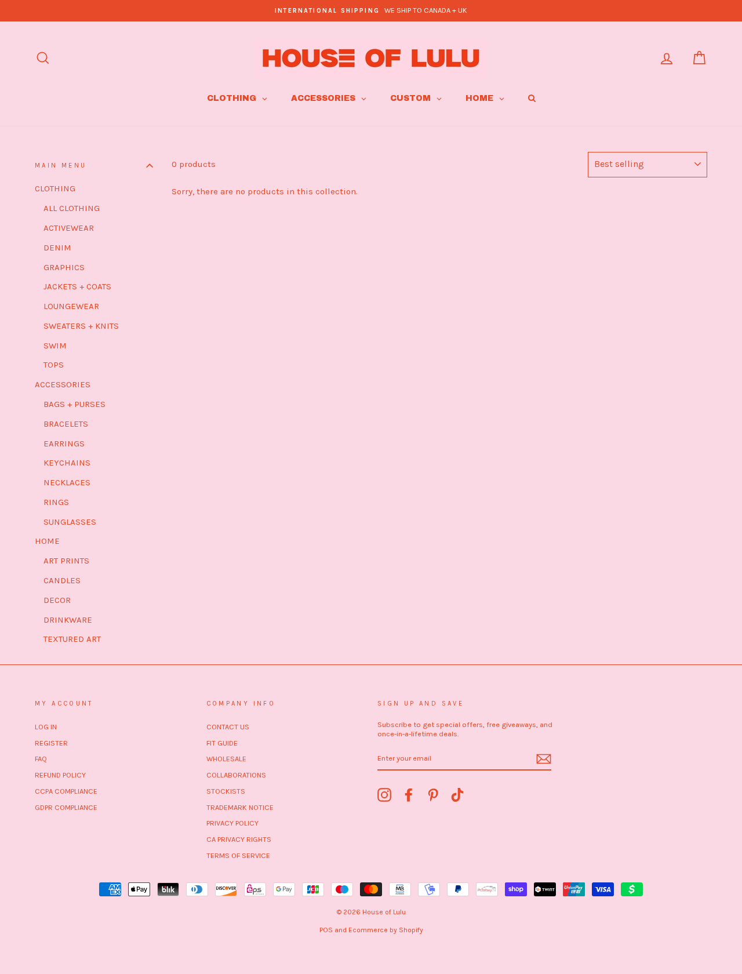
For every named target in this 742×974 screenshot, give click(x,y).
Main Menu (60, 165)
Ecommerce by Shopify (385, 930)
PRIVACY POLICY (232, 823)
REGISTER (51, 743)
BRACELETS (65, 424)
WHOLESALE (226, 758)
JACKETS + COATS (77, 286)
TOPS (53, 364)
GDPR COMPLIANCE (66, 807)
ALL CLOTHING (71, 208)
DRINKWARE (67, 620)
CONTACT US (227, 726)
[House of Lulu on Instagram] (384, 795)
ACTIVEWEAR (68, 228)
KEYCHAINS (66, 462)
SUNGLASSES (69, 522)
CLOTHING (55, 188)
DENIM (57, 247)
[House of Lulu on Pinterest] (433, 795)
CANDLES (62, 580)
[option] (371, 11)
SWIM (55, 345)
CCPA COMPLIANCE (66, 791)
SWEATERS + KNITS (81, 326)
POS (326, 930)
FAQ (41, 758)
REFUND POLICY (60, 775)
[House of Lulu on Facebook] (409, 795)
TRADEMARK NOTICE (240, 807)
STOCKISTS (225, 791)
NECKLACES (66, 482)
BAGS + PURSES (74, 404)
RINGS (56, 502)
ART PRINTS (66, 560)
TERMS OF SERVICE (238, 855)
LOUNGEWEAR (71, 306)
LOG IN (46, 726)
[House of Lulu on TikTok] (457, 795)
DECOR (57, 600)
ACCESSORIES (62, 384)
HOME (47, 541)
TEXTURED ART (72, 639)
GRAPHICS (64, 267)
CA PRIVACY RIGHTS (238, 839)
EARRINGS (64, 443)
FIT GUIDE (222, 743)
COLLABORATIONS (236, 775)
